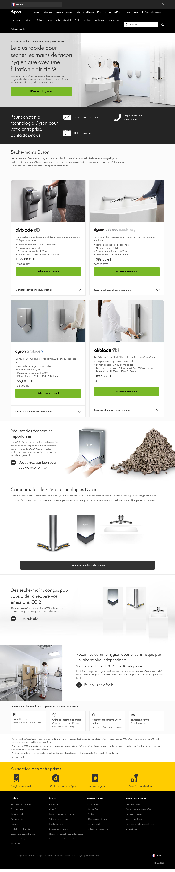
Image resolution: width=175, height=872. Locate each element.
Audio (77, 20)
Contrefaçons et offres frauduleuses (63, 839)
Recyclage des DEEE (95, 824)
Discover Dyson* (115, 12)
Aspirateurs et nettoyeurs (21, 804)
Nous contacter (132, 12)
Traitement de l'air (63, 20)
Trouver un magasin (63, 12)
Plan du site (15, 844)
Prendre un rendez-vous (42, 12)
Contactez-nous (94, 804)
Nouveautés (113, 20)
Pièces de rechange (19, 839)
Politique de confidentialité (25, 856)
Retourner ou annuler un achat (61, 814)
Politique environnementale (98, 829)
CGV (12, 856)
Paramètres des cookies (62, 856)
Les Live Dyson (131, 829)
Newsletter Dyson (133, 804)
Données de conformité (58, 829)
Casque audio (17, 819)
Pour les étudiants (56, 824)
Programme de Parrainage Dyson (139, 809)
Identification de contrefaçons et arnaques (66, 834)
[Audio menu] (81, 20)
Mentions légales (77, 856)
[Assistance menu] (105, 20)
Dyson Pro (101, 12)
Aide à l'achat (54, 809)
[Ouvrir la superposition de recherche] (141, 24)
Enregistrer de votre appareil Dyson (140, 824)
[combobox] (36, 4)
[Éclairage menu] (93, 20)
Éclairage (87, 20)
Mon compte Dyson (134, 819)
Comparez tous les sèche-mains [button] (88, 564)
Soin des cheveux (44, 20)
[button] (158, 855)
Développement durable (97, 819)
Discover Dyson (94, 809)
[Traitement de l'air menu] (73, 20)
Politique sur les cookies (44, 856)
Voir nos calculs (17, 757)
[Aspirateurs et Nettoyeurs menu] (34, 20)
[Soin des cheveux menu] (53, 20)
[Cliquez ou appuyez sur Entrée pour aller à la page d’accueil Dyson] (16, 12)
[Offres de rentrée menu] (28, 28)
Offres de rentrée (19, 28)
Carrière (91, 814)
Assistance (99, 20)
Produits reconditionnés (84, 12)
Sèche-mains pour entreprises (23, 834)
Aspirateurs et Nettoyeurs (22, 20)
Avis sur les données (92, 856)
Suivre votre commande (58, 819)
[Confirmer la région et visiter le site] (163, 4)
